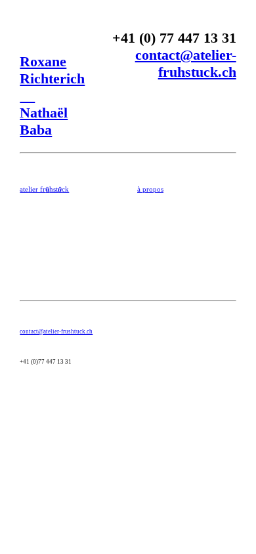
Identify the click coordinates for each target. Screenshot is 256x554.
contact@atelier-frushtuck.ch (56, 331)
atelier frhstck (44, 189)
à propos (150, 189)
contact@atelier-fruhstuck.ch (185, 63)
